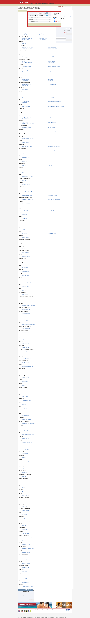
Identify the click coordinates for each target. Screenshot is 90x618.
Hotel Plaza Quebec (51, 134)
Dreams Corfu (24, 483)
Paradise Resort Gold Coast (27, 176)
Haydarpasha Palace (26, 544)
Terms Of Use (40, 609)
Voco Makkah (24, 218)
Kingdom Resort (25, 381)
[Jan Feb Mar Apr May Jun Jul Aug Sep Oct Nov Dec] (38, 13)
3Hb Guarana (24, 491)
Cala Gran (24, 457)
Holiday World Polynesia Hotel (53, 150)
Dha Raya (24, 97)
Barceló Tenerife (25, 335)
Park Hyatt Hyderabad (52, 74)
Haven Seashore (25, 294)
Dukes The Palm (25, 34)
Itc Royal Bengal (25, 267)
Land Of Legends (70, 13)
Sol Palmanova (25, 85)
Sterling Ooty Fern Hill (26, 408)
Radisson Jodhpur (25, 468)
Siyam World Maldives (26, 309)
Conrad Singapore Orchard (27, 195)
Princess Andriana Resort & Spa (54, 93)
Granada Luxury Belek (65, 13)
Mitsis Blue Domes (25, 286)
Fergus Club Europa (26, 343)
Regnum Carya (65, 16)
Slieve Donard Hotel (26, 567)
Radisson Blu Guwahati (26, 419)
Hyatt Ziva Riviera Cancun (27, 66)
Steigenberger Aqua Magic (27, 146)
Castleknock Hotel (25, 153)
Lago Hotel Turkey (25, 101)
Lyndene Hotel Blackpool (52, 131)
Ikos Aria (23, 248)
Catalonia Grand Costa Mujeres (54, 66)
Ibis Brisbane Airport (25, 271)
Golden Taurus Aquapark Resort (28, 548)
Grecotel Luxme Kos (26, 480)
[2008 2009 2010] (41, 13)
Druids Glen (24, 476)
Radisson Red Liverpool (52, 113)
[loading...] (42, 19)
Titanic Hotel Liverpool (26, 113)
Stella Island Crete (25, 39)
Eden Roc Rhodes (25, 332)
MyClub (36, 3)
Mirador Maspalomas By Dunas (54, 199)
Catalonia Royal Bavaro (52, 48)
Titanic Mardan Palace (43, 28)
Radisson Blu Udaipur (52, 122)
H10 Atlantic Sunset (51, 62)
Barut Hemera (24, 102)
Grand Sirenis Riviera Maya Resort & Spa (30, 502)
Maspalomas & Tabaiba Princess (28, 199)
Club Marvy (24, 487)
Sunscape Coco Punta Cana (27, 47)
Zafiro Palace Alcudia (26, 328)
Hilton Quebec (24, 134)
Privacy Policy (35, 609)
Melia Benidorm (25, 80)
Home (30, 3)
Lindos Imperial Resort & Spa (27, 93)
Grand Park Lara (25, 28)
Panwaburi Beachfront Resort (27, 370)
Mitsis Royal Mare (42, 39)
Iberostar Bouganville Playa (27, 62)
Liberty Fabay (24, 56)
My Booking (40, 3)
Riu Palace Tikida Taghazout (27, 188)
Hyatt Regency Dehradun (27, 229)
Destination (30, 10)
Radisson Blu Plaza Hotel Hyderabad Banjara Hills (31, 74)
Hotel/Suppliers (49, 609)
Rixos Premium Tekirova (26, 203)
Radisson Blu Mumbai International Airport (56, 106)
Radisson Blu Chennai (26, 438)
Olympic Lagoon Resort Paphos (28, 464)
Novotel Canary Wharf (26, 70)
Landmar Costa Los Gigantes (27, 298)
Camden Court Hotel (51, 210)
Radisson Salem (25, 396)
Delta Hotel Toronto (25, 582)
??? (56, 24)
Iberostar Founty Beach (52, 233)
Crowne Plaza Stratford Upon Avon (28, 537)
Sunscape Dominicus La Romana (28, 305)
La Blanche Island (25, 252)
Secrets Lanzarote (25, 222)
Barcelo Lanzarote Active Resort (28, 138)
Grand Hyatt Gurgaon (26, 184)
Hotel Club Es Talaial (26, 313)
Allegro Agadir (24, 233)
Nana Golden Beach (43, 38)
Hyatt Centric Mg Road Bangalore (28, 317)
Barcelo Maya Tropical (26, 256)
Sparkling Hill (24, 161)
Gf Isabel (23, 61)
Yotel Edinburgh (25, 453)
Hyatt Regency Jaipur (26, 157)
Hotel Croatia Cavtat (26, 430)
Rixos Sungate (24, 472)
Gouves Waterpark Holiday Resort (28, 324)
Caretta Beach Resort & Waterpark (28, 423)
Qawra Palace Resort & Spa (27, 282)
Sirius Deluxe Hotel (25, 495)
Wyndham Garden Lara (43, 29)
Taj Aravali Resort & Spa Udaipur (28, 123)
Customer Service (45, 3)
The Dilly (49, 71)
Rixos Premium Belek (70, 15)
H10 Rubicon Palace (26, 52)
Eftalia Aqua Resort (25, 275)
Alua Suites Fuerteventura (27, 263)
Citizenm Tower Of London (53, 70)
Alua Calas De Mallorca (26, 127)
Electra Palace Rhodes (26, 389)
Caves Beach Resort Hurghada (53, 146)
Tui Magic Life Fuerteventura (27, 586)
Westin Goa (24, 525)
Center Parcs (24, 206)
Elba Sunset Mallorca (52, 84)
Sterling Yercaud (25, 427)
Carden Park (24, 214)
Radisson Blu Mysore (26, 339)
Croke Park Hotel (25, 210)
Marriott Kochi (24, 514)
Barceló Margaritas (25, 351)
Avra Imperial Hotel (25, 415)
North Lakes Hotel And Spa (27, 442)
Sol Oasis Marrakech (26, 362)
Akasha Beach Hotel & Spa (27, 38)
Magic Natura (50, 79)
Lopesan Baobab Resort (26, 400)
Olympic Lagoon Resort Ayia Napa (28, 354)
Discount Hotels (43, 611)
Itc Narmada (50, 165)
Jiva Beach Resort (25, 57)
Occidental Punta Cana (52, 47)
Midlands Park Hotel (26, 347)
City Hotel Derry (25, 540)
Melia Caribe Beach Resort (27, 48)
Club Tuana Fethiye (51, 56)
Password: (58, 39)
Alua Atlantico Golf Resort (27, 499)
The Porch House (25, 556)
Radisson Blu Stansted (26, 510)
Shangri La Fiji (24, 404)
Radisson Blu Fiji (25, 506)
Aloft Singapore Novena (52, 195)
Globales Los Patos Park (26, 150)
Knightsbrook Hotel (25, 320)
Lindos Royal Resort (26, 521)
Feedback (44, 609)
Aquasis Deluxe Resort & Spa (27, 366)
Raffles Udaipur (25, 122)
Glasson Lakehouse (25, 237)
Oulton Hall (24, 180)
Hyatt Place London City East (27, 71)
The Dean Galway (25, 461)
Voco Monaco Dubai (43, 33)
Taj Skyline (24, 165)
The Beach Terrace (25, 578)
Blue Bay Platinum (25, 118)
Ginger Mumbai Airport (26, 106)
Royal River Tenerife (51, 61)
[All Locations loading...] (42, 21)
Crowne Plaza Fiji (25, 449)
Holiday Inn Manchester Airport (28, 434)
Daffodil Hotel (24, 571)
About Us (53, 3)
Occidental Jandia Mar (26, 373)
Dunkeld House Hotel (26, 169)
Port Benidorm (50, 80)
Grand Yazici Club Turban (52, 117)
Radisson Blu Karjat (25, 142)
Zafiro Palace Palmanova (26, 84)
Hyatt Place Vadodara (26, 533)
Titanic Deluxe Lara (25, 29)
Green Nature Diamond (26, 117)
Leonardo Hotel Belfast (26, 279)
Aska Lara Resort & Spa (26, 30)
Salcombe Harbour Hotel (26, 225)
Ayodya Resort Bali (25, 377)
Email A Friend (69, 611)
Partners (50, 3)
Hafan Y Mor (24, 43)
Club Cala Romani (51, 127)
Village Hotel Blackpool (26, 131)
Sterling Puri (24, 290)
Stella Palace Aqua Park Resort (28, 260)
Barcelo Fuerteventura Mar (27, 301)
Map (34, 10)
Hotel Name (38, 10)
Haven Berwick (25, 559)
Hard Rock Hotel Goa (26, 392)
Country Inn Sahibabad (26, 518)
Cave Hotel (24, 110)
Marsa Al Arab (24, 33)
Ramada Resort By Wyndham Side (54, 101)
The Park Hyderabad (26, 75)
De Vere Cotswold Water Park (27, 191)
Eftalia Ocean (24, 172)
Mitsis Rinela (24, 529)
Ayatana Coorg (25, 89)
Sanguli (23, 385)
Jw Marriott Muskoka (26, 563)
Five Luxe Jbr (41, 34)
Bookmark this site (69, 612)
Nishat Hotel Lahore (51, 97)
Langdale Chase (25, 411)
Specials (32, 3)
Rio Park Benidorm (25, 79)
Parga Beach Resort (26, 552)
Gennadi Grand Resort (26, 358)
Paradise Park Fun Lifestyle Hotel (28, 241)
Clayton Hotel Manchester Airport (28, 244)
